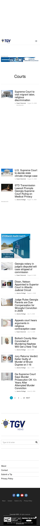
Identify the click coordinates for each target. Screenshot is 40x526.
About (3, 465)
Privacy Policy (7, 478)
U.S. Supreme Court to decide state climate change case (26, 172)
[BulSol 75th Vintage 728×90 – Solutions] (20, 59)
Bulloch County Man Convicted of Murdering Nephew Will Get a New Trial (26, 342)
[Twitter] (18, 495)
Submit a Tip (6, 474)
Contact (4, 470)
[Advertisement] (20, 18)
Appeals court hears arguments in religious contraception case (26, 324)
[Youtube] (22, 495)
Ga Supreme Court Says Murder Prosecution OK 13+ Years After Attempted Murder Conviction (26, 381)
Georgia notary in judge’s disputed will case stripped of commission (26, 268)
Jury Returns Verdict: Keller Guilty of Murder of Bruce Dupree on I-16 (26, 360)
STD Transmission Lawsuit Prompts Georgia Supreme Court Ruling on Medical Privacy (25, 190)
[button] (36, 442)
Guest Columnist (21, 103)
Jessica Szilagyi (21, 199)
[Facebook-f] (13, 495)
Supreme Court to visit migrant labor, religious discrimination (25, 96)
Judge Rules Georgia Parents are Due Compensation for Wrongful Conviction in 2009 (26, 305)
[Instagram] (26, 495)
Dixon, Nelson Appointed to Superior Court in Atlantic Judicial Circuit (27, 286)
